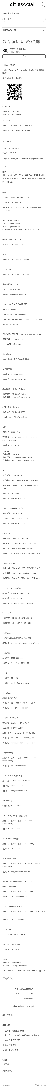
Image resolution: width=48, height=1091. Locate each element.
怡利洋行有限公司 (10, 334)
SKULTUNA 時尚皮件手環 (12, 776)
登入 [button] (43, 6)
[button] (42, 2)
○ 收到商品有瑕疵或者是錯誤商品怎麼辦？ (20, 1035)
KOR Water (6, 633)
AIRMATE (6, 508)
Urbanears (13, 440)
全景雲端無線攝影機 (21, 359)
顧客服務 (5, 13)
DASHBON (7, 369)
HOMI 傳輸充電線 (9, 859)
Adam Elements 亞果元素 (12, 907)
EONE (4, 673)
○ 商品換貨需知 (9, 1045)
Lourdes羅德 (7, 801)
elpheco (6, 106)
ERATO (5, 451)
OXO (21, 485)
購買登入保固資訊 (17, 728)
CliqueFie (6, 533)
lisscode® (6, 121)
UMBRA (15, 485)
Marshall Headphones (31, 437)
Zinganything (7, 753)
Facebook (4, 978)
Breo (27, 485)
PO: (9, 407)
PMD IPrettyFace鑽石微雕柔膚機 (14, 816)
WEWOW (5, 944)
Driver (16, 407)
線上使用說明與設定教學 (20, 723)
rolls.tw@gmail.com (18, 172)
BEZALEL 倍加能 (8, 65)
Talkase (22, 389)
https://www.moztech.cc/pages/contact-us (28, 159)
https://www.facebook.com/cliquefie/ (26, 553)
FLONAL (5, 488)
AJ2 (4, 427)
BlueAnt (5, 718)
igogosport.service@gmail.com (23, 743)
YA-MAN (5, 588)
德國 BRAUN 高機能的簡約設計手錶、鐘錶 (18, 882)
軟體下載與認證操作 (9, 698)
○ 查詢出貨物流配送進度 (13, 1031)
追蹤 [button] (24, 56)
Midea (5, 254)
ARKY (14, 389)
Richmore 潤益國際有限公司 (14, 304)
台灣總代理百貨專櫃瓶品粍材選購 (16, 638)
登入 (5, 1071)
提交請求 (31, 1006)
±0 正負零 (6, 269)
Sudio (4, 440)
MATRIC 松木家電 (9, 563)
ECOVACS (34, 485)
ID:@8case (16, 344)
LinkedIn (11, 978)
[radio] (17, 994)
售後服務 (15, 13)
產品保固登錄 (17, 508)
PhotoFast (6, 693)
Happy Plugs (16, 437)
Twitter (7, 978)
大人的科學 (6, 930)
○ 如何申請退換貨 (10, 1050)
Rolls (4, 167)
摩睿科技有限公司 (10, 284)
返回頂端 (6, 1014)
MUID (4, 470)
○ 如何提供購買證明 (11, 1040)
